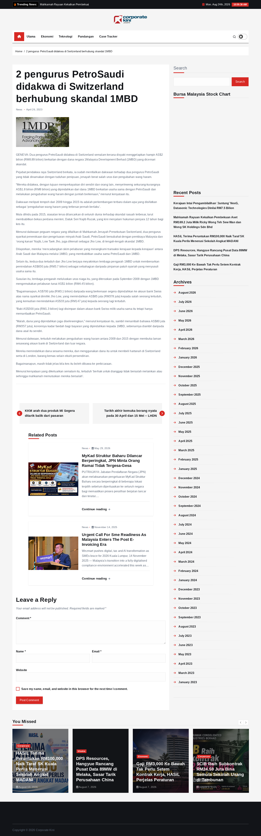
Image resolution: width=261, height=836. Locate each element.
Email (96, 651)
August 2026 (187, 292)
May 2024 (184, 543)
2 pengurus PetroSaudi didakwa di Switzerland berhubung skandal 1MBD (69, 51)
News (19, 109)
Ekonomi (47, 36)
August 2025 (187, 403)
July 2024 (184, 524)
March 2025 (186, 450)
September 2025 (189, 394)
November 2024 (189, 487)
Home (19, 51)
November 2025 (189, 376)
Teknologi (65, 36)
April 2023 (185, 663)
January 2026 (187, 357)
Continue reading (95, 509)
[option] (52, 761)
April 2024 (185, 552)
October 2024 (187, 496)
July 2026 (184, 301)
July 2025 (184, 413)
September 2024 (189, 505)
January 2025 (187, 468)
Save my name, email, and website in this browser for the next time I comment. (74, 688)
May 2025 (184, 431)
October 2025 (187, 385)
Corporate (156, 756)
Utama (31, 36)
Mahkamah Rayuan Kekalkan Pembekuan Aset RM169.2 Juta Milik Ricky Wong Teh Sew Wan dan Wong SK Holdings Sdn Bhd (207, 222)
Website (21, 670)
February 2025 (188, 459)
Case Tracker (108, 36)
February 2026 (188, 348)
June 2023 (185, 645)
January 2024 (187, 580)
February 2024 (188, 570)
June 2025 (185, 422)
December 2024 (189, 478)
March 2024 (186, 561)
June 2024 (185, 533)
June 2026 (185, 311)
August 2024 (187, 515)
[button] (240, 722)
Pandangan (86, 36)
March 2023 (186, 672)
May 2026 (184, 320)
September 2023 (189, 617)
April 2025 (185, 441)
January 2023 (187, 682)
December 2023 (189, 589)
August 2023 (187, 626)
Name (21, 651)
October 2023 (187, 607)
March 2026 (186, 339)
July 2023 (184, 635)
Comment (23, 618)
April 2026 (185, 329)
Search (180, 68)
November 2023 (189, 598)
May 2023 (184, 654)
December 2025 (189, 366)
